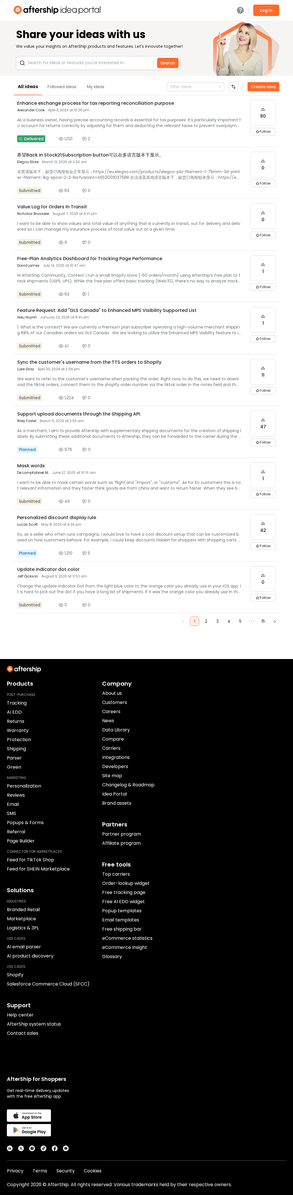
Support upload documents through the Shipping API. (79, 414)
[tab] (28, 86)
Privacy (15, 1171)
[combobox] (171, 86)
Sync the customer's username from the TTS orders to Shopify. (90, 362)
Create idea (263, 87)
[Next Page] (274, 621)
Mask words (31, 465)
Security (65, 1171)
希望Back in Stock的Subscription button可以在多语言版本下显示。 (90, 155)
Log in (266, 10)
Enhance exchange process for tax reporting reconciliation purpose (95, 103)
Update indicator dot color (48, 569)
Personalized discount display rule (56, 517)
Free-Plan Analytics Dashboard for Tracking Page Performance (89, 258)
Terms (40, 1171)
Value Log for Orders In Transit (52, 206)
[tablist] (146, 86)
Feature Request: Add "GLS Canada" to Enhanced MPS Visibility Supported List (107, 310)
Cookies (93, 1171)
